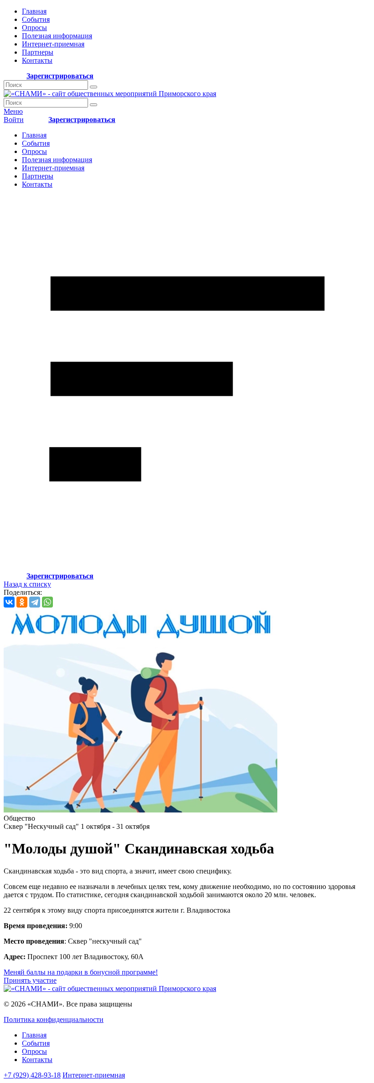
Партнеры (37, 52)
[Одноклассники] (21, 602)
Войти (14, 119)
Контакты (37, 60)
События (36, 19)
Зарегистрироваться (60, 76)
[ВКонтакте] (9, 602)
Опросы (34, 27)
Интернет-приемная (53, 44)
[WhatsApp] (47, 602)
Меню (13, 111)
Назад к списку (27, 584)
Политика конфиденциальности (54, 1019)
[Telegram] (34, 602)
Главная (34, 11)
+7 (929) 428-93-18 (32, 1075)
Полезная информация (57, 36)
